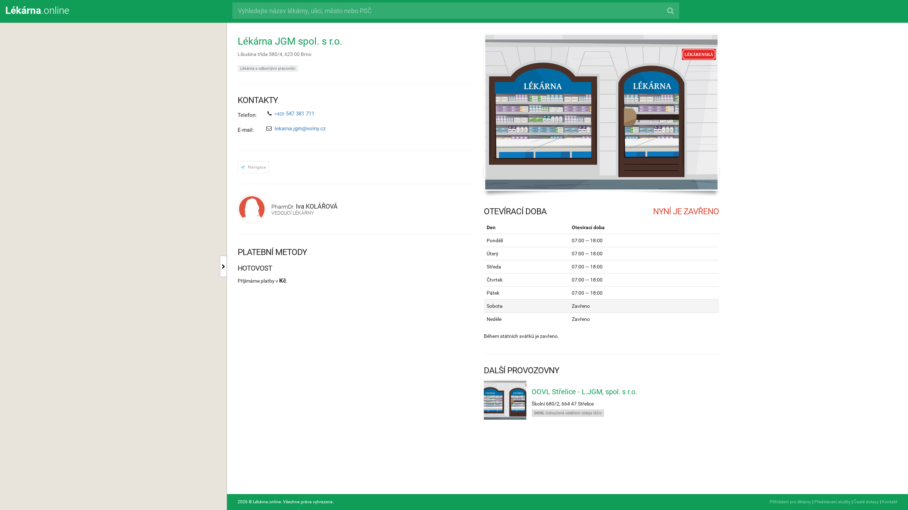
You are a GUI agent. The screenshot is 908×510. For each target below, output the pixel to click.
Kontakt (889, 501)
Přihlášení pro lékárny (790, 501)
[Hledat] (670, 10)
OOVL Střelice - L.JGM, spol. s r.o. (584, 391)
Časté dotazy (866, 501)
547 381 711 (294, 113)
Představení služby (832, 501)
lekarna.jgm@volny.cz (300, 128)
